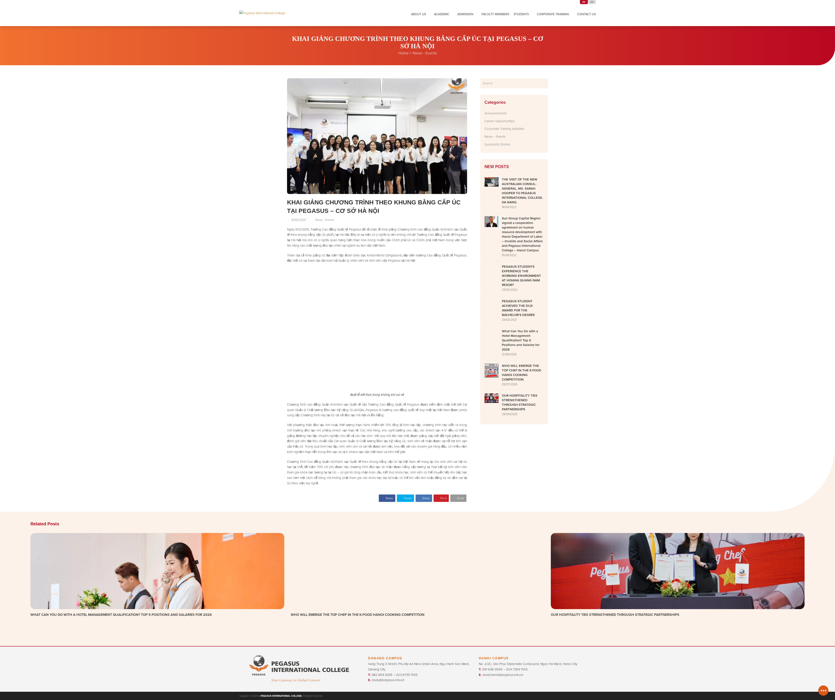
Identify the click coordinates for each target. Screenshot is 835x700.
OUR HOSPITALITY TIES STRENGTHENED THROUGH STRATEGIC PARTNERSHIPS (615, 614)
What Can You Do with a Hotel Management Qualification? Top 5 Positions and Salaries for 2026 (121, 614)
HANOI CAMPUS (494, 658)
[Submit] (544, 83)
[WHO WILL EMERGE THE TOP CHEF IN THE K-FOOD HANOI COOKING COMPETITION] (417, 570)
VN (591, 2)
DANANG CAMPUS (385, 658)
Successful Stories (497, 144)
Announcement (495, 113)
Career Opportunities (499, 121)
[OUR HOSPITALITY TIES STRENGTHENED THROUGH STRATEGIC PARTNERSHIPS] (678, 570)
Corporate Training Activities (504, 128)
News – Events (495, 136)
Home (403, 52)
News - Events (425, 52)
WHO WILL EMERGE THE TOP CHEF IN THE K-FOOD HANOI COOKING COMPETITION (357, 614)
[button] (387, 498)
